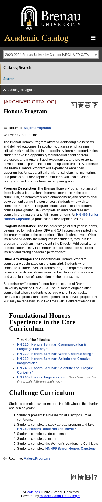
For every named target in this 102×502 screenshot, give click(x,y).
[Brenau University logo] (51, 30)
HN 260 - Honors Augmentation (41, 377)
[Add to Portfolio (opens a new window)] (81, 105)
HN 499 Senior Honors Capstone (70, 448)
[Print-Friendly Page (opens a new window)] (88, 105)
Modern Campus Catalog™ (60, 496)
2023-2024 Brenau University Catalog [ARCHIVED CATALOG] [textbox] (51, 55)
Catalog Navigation (22, 90)
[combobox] (51, 54)
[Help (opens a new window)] (95, 105)
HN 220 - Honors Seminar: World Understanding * (55, 354)
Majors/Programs (37, 128)
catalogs (33, 492)
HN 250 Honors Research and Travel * (46, 429)
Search (8, 79)
